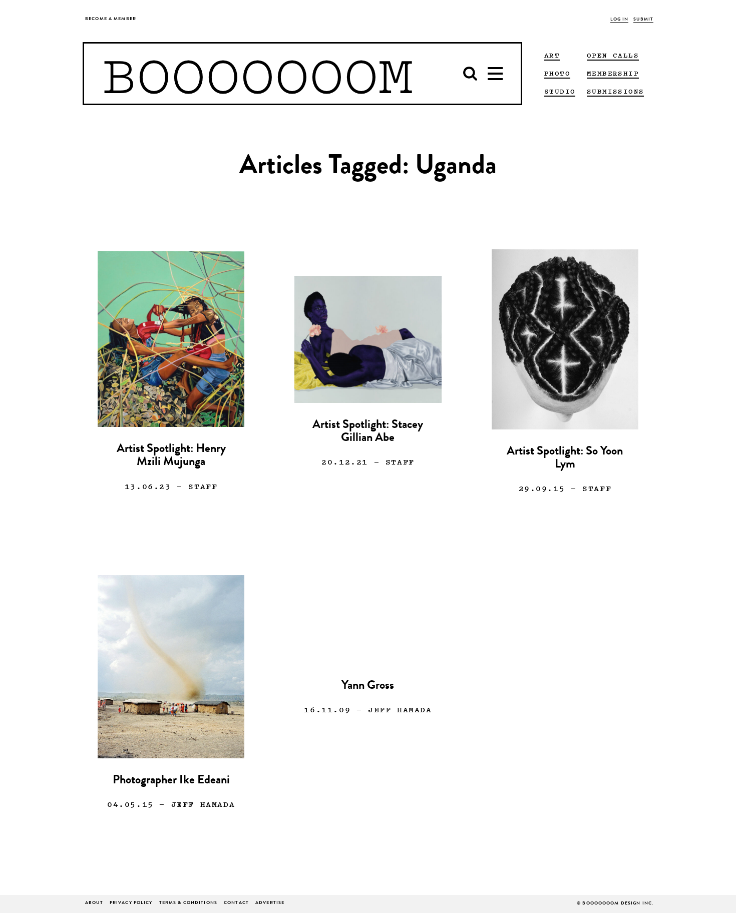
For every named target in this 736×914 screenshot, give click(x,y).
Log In (619, 20)
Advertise (269, 903)
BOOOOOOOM (257, 74)
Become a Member (110, 19)
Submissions (615, 91)
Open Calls (613, 55)
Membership (613, 73)
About (94, 903)
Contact (236, 903)
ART (552, 55)
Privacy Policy (131, 903)
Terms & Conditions (188, 903)
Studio (559, 91)
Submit (643, 20)
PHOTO (557, 73)
